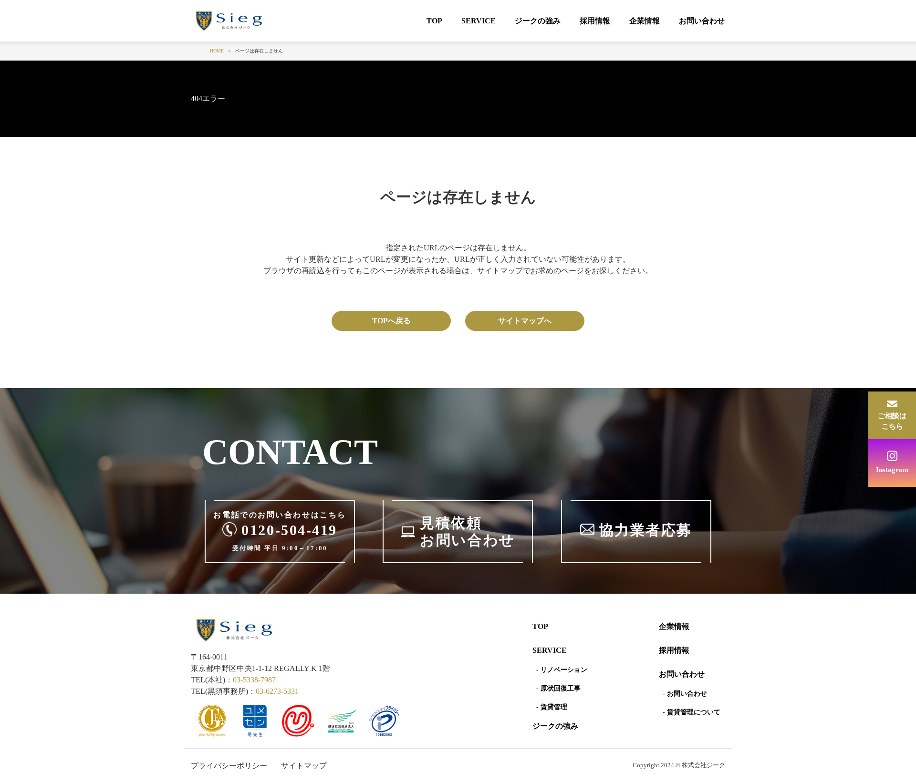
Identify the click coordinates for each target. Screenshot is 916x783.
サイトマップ (304, 766)
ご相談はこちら (892, 421)
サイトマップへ (525, 321)
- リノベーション (561, 669)
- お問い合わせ (685, 693)
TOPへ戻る (391, 321)
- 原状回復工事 (558, 688)
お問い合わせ (702, 21)
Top (540, 626)
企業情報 (644, 21)
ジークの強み (538, 21)
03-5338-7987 (254, 680)
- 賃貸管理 (551, 707)
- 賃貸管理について (691, 712)
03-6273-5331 (277, 691)
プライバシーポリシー (229, 766)
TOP (434, 21)
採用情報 (595, 21)
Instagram (892, 470)
